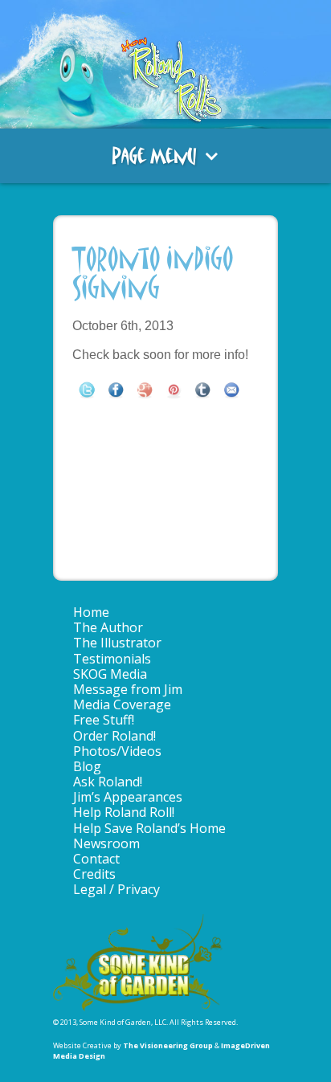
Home (91, 612)
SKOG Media (110, 674)
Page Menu (154, 156)
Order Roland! (114, 736)
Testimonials (112, 659)
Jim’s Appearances (127, 797)
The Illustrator (117, 642)
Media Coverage (122, 704)
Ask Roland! (107, 781)
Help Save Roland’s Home (149, 828)
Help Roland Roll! (123, 812)
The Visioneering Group (168, 1045)
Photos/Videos (117, 751)
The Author (108, 627)
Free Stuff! (103, 720)
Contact (96, 859)
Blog (87, 766)
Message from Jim (127, 689)
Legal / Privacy (116, 889)
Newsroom (106, 843)
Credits (94, 874)
